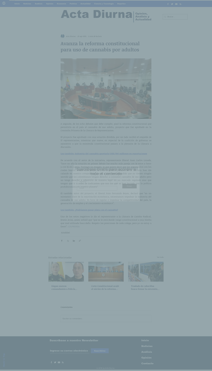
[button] (148, 161)
